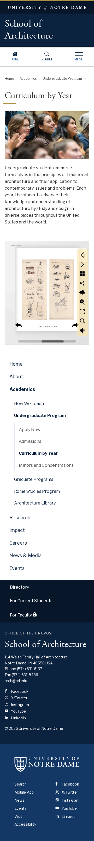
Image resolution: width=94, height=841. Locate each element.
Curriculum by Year (38, 453)
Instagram (19, 704)
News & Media (25, 555)
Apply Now (29, 429)
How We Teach (29, 403)
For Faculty (21, 615)
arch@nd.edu (16, 680)
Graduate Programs (33, 479)
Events (17, 568)
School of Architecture (29, 30)
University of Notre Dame (47, 7)
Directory (19, 587)
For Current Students (31, 600)
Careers (18, 543)
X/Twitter (18, 698)
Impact (17, 530)
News (19, 800)
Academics (28, 78)
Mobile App (24, 792)
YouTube (18, 711)
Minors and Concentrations (46, 465)
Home (15, 59)
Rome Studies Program (37, 491)
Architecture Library (35, 503)
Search (47, 59)
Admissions (30, 441)
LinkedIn (18, 718)
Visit (18, 816)
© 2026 (11, 728)
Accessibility (25, 824)
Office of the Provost (29, 633)
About (16, 376)
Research (19, 517)
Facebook (19, 691)
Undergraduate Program (62, 78)
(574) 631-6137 (29, 668)
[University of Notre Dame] (47, 764)
